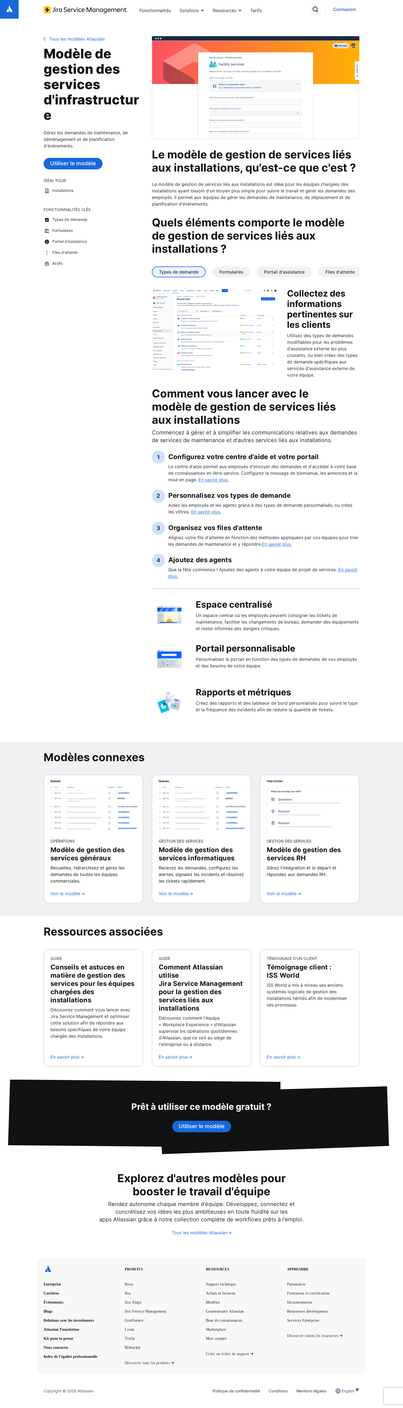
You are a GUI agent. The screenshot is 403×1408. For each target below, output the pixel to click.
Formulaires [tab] (231, 272)
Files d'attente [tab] (340, 272)
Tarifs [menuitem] (256, 10)
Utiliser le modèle (73, 163)
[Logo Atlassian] (9, 9)
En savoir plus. (213, 479)
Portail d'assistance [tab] (284, 272)
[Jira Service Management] (85, 9)
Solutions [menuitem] (189, 10)
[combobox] (342, 1391)
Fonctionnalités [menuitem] (155, 10)
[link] (344, 9)
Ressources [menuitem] (224, 10)
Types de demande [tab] (178, 272)
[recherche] (315, 9)
